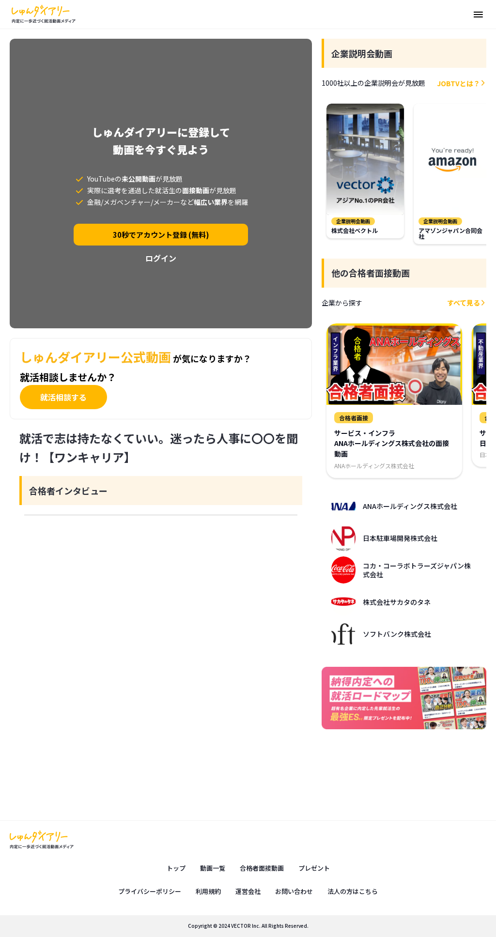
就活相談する (63, 397)
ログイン (160, 258)
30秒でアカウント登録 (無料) (161, 235)
